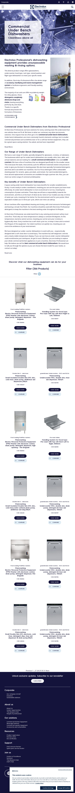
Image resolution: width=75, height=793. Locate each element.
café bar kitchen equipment (51, 140)
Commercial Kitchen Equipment (17, 722)
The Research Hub (13, 712)
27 (36, 671)
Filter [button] (35, 274)
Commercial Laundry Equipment (17, 725)
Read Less (8, 253)
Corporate (4, 2)
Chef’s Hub (10, 762)
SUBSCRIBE (37, 681)
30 (42, 671)
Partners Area (11, 737)
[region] (42, 779)
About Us (10, 708)
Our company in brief (14, 694)
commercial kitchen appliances (24, 241)
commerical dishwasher (31, 177)
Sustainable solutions (13, 697)
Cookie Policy (39, 783)
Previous (29, 671)
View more (20, 328)
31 (44, 671)
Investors (10, 696)
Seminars (10, 758)
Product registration (13, 735)
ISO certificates (11, 739)
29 (40, 671)
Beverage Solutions (13, 723)
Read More (9, 147)
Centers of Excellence (14, 756)
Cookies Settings (48, 788)
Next (47, 671)
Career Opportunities (14, 710)
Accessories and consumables (11, 116)
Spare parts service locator (15, 748)
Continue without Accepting (65, 769)
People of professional (14, 714)
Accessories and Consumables (16, 727)
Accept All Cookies (64, 788)
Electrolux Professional (15, 214)
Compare (21, 332)
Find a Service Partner (14, 746)
